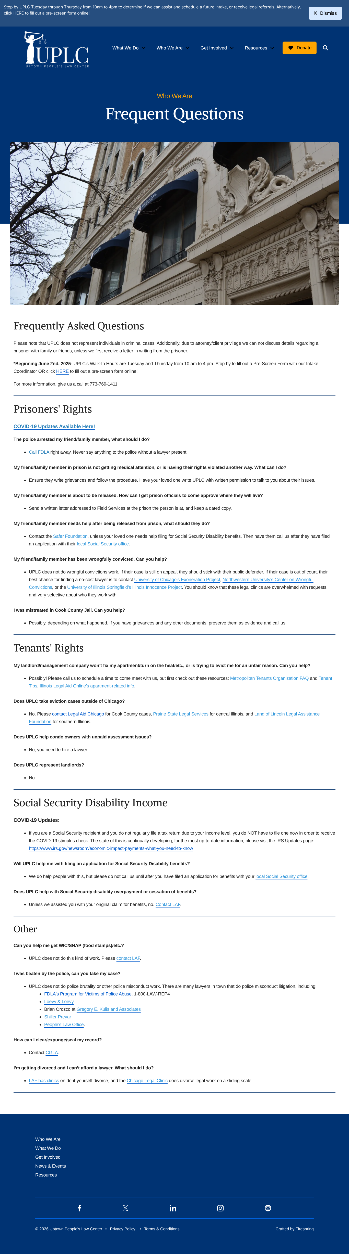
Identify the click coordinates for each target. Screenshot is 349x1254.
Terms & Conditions (162, 1229)
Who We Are (170, 47)
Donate (304, 47)
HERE (18, 13)
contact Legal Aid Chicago (78, 713)
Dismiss (328, 13)
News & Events (50, 1166)
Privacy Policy (122, 1229)
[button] (325, 48)
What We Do (125, 47)
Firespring (305, 1229)
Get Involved (214, 47)
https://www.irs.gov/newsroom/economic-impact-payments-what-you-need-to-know (111, 848)
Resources (256, 47)
